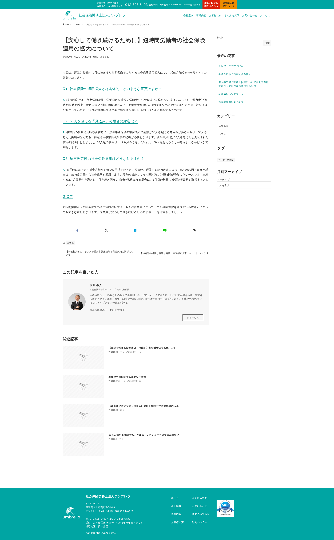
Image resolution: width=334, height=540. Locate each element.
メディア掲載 (226, 159)
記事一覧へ (193, 317)
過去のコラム (199, 522)
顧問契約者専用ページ (228, 4)
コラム (105, 56)
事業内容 (176, 514)
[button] (77, 230)
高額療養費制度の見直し (232, 102)
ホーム (175, 498)
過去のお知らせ (201, 514)
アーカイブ (223, 179)
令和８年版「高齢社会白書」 (234, 74)
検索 (220, 38)
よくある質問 (199, 498)
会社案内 (176, 506)
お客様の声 (177, 522)
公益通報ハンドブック (231, 94)
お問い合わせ (199, 506)
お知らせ (223, 126)
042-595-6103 (98, 518)
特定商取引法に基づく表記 (101, 532)
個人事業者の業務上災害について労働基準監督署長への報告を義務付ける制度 (243, 84)
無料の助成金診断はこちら (211, 4)
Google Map (123, 511)
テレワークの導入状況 (231, 66)
